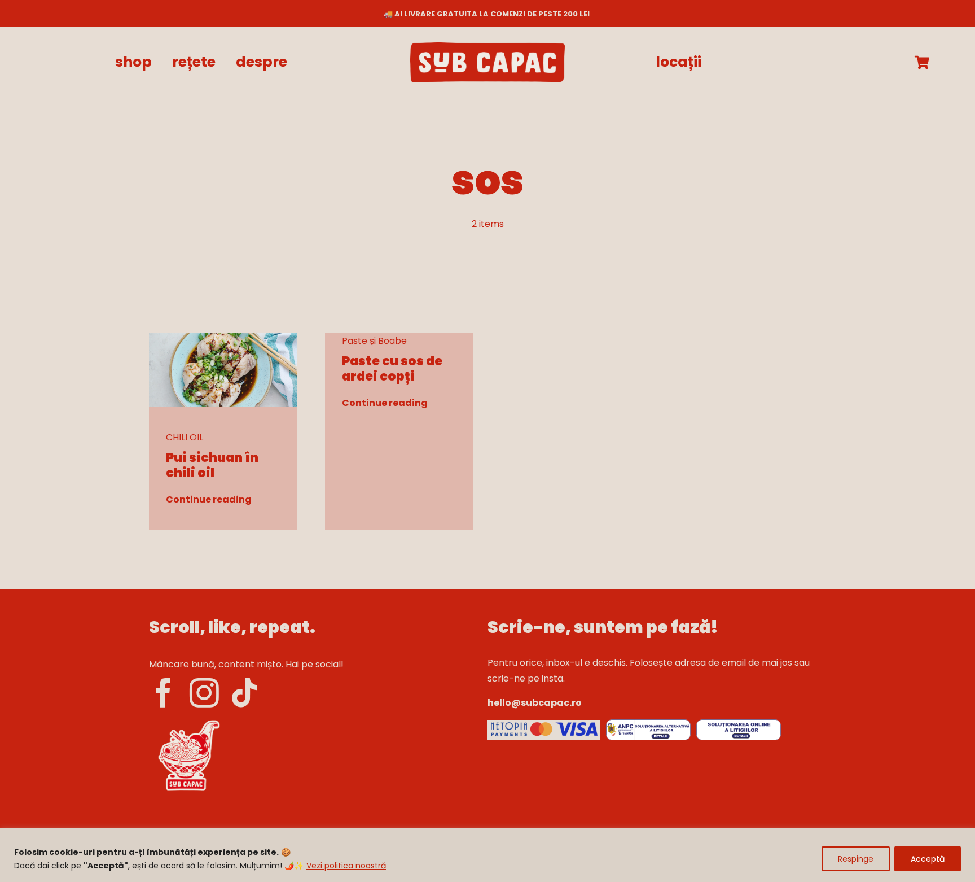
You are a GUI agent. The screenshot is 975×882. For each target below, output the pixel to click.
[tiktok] (245, 693)
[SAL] (648, 723)
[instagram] (204, 693)
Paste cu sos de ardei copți (392, 368)
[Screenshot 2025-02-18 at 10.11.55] (544, 724)
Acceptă (928, 858)
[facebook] (163, 693)
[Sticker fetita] (188, 720)
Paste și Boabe (374, 340)
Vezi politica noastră (346, 865)
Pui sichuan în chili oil (212, 465)
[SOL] (738, 723)
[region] (487, 855)
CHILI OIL (184, 437)
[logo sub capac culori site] (487, 46)
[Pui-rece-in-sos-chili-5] (223, 337)
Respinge (855, 858)
